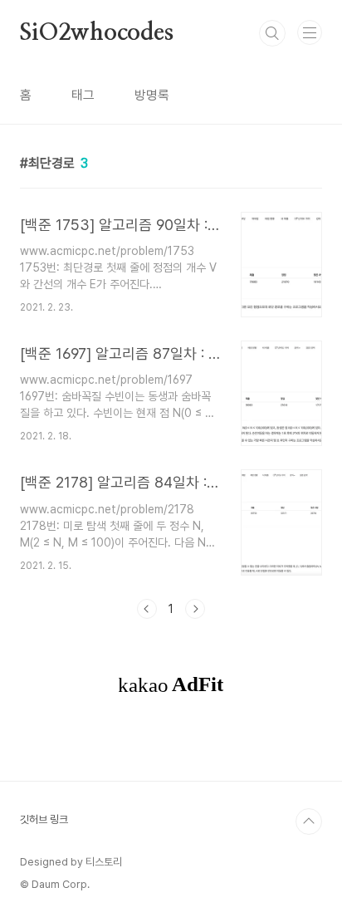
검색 (272, 33)
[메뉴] (309, 32)
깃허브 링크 (44, 819)
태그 (83, 95)
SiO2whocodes (96, 33)
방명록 (151, 95)
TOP (309, 821)
